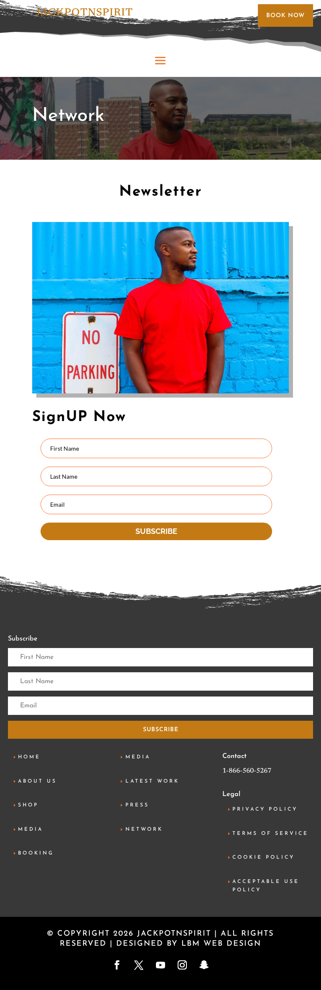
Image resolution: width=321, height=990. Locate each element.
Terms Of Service (270, 833)
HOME (29, 757)
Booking (36, 853)
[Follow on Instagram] (182, 965)
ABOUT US (37, 781)
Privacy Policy (265, 809)
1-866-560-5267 (246, 771)
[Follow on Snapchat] (204, 965)
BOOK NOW (285, 16)
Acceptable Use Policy (265, 886)
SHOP (28, 805)
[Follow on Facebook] (117, 965)
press (137, 805)
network (144, 829)
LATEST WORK (152, 781)
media (30, 829)
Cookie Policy (263, 857)
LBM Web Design (221, 944)
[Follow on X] (139, 965)
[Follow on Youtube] (160, 965)
